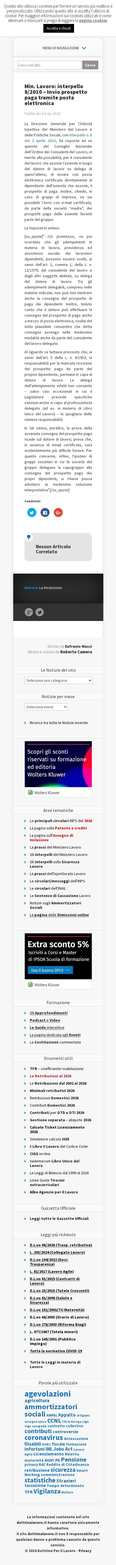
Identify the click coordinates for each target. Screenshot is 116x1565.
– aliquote (60, 1119)
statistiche (39, 1480)
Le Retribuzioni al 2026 (50, 1075)
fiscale (58, 1444)
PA (57, 1460)
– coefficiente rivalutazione (57, 1068)
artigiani (83, 1415)
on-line (40, 1153)
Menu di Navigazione (61, 48)
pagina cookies (93, 20)
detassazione (76, 1438)
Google (28, 612)
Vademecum (54, 1163)
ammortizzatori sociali (50, 1410)
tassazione (35, 1485)
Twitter (39, 612)
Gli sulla (54, 864)
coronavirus (43, 1437)
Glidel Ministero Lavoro (59, 854)
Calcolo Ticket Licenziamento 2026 (57, 1129)
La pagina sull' (51, 837)
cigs (27, 1426)
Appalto (67, 1415)
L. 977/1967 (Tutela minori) (54, 1331)
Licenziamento (49, 1454)
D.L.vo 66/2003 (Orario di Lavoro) (59, 1317)
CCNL (54, 1420)
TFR (28, 1492)
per (57, 1112)
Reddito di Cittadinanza (67, 1464)
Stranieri (66, 1481)
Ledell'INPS (57, 880)
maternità (34, 1460)
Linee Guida (47, 1182)
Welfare (67, 1492)
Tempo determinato (65, 1485)
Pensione (73, 1459)
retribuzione (37, 1470)
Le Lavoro (60, 895)
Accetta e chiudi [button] (59, 28)
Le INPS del (61, 820)
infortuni (34, 1449)
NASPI (49, 1460)
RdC (42, 1464)
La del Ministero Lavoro (55, 847)
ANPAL (51, 1415)
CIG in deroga (71, 1422)
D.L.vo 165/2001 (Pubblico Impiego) (53, 1341)
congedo (39, 1426)
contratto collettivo (65, 1426)
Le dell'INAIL (48, 888)
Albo (54, 1192)
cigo (85, 1422)
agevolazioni (47, 1393)
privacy (31, 1464)
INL (49, 1449)
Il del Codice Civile (59, 1146)
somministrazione (58, 1474)
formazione (76, 1444)
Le (58, 1083)
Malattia (72, 1454)
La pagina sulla (58, 828)
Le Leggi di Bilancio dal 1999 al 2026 (59, 1172)
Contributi (52, 1105)
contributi (38, 1431)
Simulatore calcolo (49, 1139)
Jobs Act (63, 1449)
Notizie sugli (55, 905)
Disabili (32, 1443)
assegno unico (35, 1422)
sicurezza (62, 1469)
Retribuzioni (54, 1097)
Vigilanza (47, 1491)
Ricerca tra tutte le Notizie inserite (59, 722)
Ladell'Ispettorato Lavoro (58, 873)
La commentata (55, 1042)
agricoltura (37, 1400)
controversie (65, 1431)
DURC (46, 1444)
